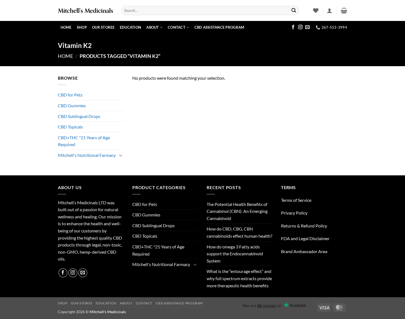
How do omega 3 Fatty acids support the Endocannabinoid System (235, 253)
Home (66, 27)
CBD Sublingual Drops (79, 116)
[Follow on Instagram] (300, 27)
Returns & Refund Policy (304, 225)
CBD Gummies (72, 105)
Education (130, 27)
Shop (82, 27)
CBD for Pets (70, 94)
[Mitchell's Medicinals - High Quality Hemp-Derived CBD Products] (85, 10)
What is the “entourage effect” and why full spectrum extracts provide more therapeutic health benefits (239, 278)
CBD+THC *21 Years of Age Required (84, 141)
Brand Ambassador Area (304, 251)
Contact (176, 27)
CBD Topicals (70, 126)
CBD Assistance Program (219, 27)
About (152, 27)
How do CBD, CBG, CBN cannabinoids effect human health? (239, 232)
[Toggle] (120, 155)
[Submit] (293, 10)
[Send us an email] (307, 27)
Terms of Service (296, 200)
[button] (329, 10)
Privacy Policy (294, 212)
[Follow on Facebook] (293, 27)
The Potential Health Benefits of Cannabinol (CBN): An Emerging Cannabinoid (237, 211)
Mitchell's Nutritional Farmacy (87, 155)
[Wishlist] (315, 10)
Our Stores (103, 27)
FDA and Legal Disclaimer (305, 238)
